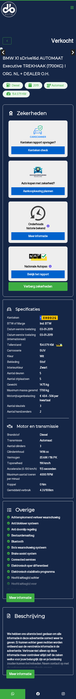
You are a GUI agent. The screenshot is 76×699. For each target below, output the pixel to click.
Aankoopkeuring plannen (38, 191)
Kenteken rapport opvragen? (38, 142)
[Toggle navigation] (72, 7)
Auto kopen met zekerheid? (38, 183)
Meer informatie (38, 236)
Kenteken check (38, 150)
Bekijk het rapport (38, 274)
